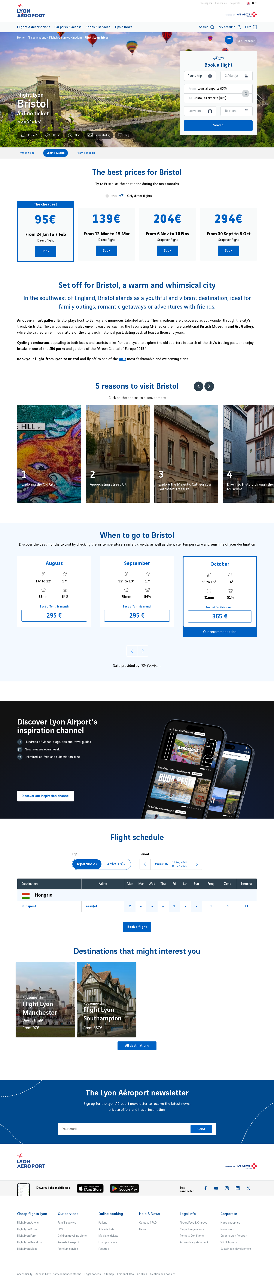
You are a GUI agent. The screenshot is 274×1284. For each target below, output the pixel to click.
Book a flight (137, 927)
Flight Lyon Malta (27, 1248)
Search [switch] (203, 27)
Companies (220, 3)
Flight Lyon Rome (27, 1229)
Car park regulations (192, 1229)
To (190, 98)
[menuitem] (33, 27)
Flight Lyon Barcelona (30, 1242)
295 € (54, 615)
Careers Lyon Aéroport (233, 1235)
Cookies (142, 1274)
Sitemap (109, 1274)
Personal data (125, 1274)
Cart (248, 27)
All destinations (137, 1045)
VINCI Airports (228, 1242)
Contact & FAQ (148, 1222)
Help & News (149, 1214)
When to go (27, 153)
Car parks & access (67, 27)
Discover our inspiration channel (46, 796)
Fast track (104, 1248)
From (192, 88)
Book (45, 251)
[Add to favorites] (229, 40)
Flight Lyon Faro (26, 1235)
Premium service (68, 1248)
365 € (220, 616)
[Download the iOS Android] (126, 1189)
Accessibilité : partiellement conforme (58, 1274)
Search (218, 125)
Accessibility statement (194, 1242)
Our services (68, 1214)
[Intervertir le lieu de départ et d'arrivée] (245, 93)
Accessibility (24, 1274)
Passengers (206, 3)
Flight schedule (86, 153)
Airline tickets (106, 1229)
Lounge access (107, 1242)
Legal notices (93, 1274)
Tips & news (123, 27)
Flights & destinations (33, 27)
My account (227, 27)
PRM (60, 1229)
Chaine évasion (55, 153)
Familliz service (67, 1222)
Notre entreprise (230, 1222)
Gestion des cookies (163, 1274)
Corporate (235, 3)
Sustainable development (235, 1248)
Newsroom (227, 1229)
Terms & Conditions (192, 1235)
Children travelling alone (72, 1235)
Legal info (188, 1214)
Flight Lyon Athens (28, 1222)
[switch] (111, 196)
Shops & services (98, 27)
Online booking (110, 1214)
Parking (102, 1222)
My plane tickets (108, 1235)
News (142, 1229)
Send (201, 1129)
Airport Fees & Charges (193, 1222)
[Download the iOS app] (92, 1189)
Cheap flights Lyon (32, 1214)
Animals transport (68, 1242)
